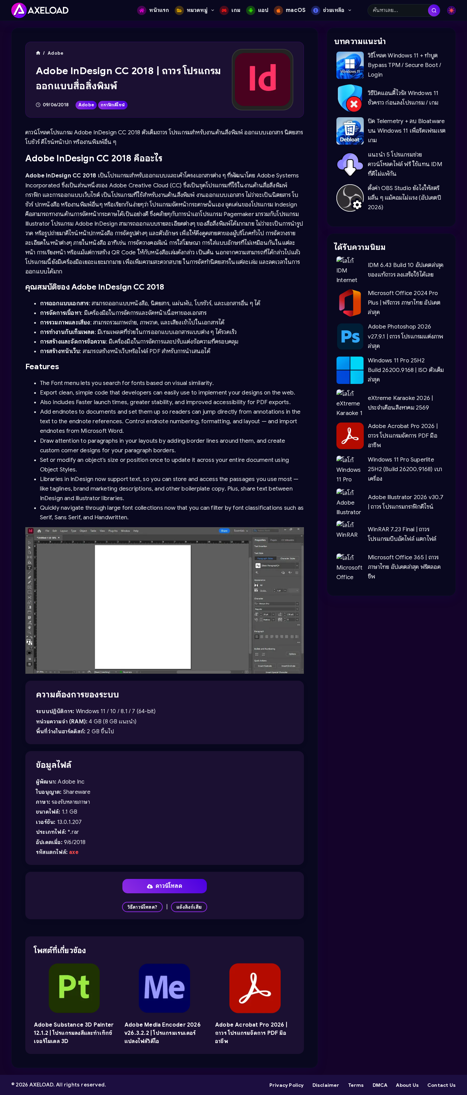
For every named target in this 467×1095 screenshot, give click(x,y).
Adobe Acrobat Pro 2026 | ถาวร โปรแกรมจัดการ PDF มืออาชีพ (251, 1033)
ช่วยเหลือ (333, 10)
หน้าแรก (159, 10)
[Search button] (434, 10)
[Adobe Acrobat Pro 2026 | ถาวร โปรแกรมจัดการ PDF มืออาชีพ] (255, 988)
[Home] (38, 53)
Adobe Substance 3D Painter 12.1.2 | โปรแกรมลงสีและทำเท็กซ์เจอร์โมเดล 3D (74, 1033)
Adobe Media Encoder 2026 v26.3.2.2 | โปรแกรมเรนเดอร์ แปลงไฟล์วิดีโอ (162, 1033)
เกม (236, 10)
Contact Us (441, 1085)
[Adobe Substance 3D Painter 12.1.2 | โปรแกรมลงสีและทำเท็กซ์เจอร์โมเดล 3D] (74, 988)
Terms (356, 1085)
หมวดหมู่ (197, 10)
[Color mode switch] (451, 10)
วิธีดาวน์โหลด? (142, 907)
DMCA (380, 1085)
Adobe (86, 105)
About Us (407, 1085)
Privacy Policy (286, 1085)
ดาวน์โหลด (169, 886)
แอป (263, 10)
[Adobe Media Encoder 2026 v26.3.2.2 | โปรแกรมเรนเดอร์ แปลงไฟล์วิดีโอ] (164, 988)
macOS (296, 10)
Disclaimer (325, 1085)
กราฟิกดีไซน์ (113, 105)
